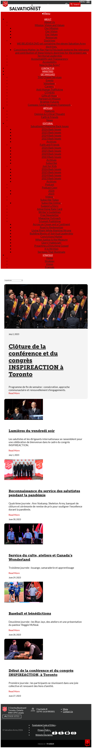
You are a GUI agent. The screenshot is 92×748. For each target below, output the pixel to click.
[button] (65, 709)
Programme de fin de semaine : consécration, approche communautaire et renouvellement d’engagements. (39, 388)
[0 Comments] (87, 744)
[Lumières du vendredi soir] (23, 418)
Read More (14, 393)
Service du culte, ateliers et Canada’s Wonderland (40, 557)
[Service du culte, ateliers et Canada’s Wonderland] (23, 542)
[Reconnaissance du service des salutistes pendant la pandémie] (23, 478)
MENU (82, 2)
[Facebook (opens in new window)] (54, 733)
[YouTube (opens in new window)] (67, 733)
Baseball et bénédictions (30, 613)
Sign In (52, 5)
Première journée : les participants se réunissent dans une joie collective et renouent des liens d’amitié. (43, 684)
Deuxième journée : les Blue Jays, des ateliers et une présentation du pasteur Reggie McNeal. (45, 623)
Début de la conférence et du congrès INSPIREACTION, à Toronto (41, 673)
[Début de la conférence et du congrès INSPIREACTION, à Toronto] (23, 658)
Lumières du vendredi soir (32, 431)
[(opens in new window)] (33, 710)
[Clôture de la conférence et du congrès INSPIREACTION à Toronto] (46, 327)
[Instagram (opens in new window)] (73, 733)
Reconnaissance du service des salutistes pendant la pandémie (44, 493)
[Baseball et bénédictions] (23, 600)
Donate (61, 5)
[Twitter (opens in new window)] (61, 733)
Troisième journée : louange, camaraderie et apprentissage (41, 567)
